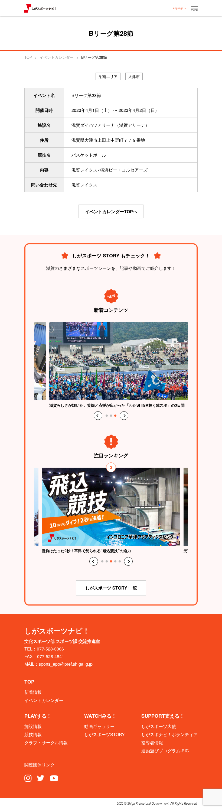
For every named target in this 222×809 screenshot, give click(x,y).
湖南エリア (108, 76)
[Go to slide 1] (107, 416)
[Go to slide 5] (120, 561)
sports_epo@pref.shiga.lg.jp (66, 664)
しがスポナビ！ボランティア (169, 734)
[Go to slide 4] (115, 561)
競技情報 (33, 734)
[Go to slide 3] (115, 416)
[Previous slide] (98, 415)
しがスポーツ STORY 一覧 (111, 588)
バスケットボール (88, 155)
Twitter (40, 778)
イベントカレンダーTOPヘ (111, 211)
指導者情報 (152, 742)
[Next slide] (124, 415)
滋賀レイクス (84, 185)
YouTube (54, 778)
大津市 (134, 76)
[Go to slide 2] (111, 416)
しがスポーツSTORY (104, 734)
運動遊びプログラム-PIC (165, 751)
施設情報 (33, 726)
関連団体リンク (39, 765)
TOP (28, 57)
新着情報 (33, 692)
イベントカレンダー (57, 57)
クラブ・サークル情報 (46, 742)
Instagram (28, 778)
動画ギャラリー (99, 726)
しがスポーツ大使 (158, 726)
